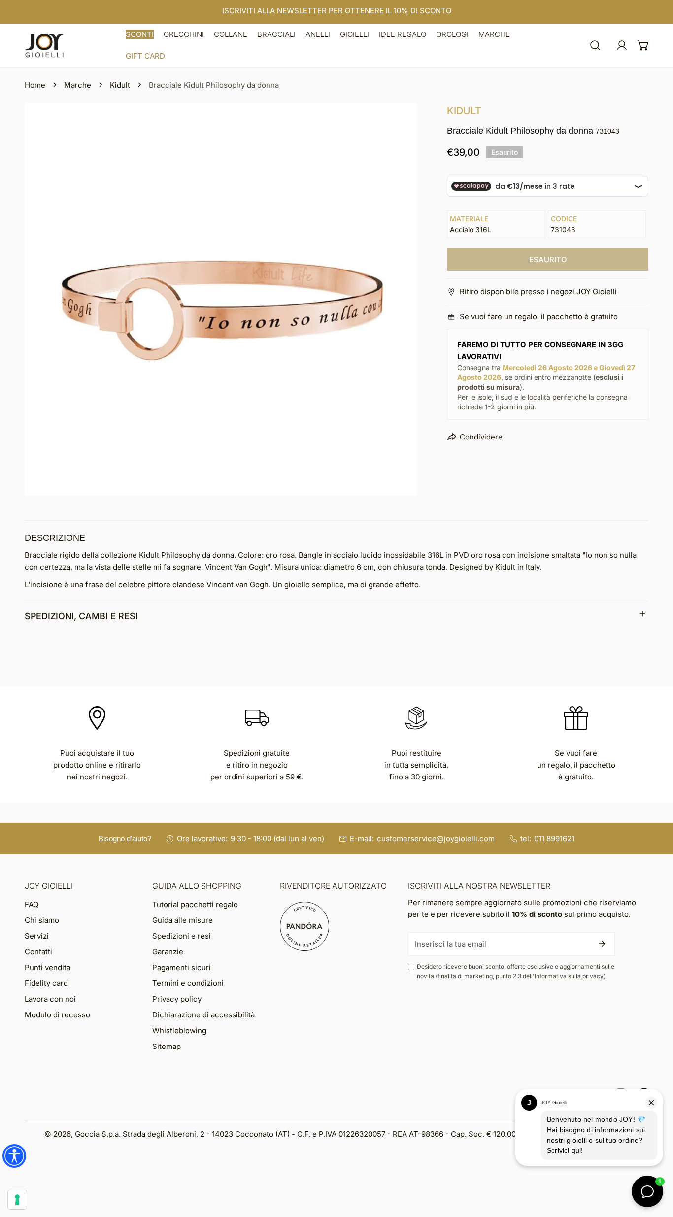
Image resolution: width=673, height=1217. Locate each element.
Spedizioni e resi (181, 936)
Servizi (37, 936)
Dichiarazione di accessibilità (203, 1014)
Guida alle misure (182, 920)
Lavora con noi (50, 999)
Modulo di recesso (57, 1014)
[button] (140, 34)
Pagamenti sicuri (181, 967)
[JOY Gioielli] (44, 45)
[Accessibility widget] (14, 1156)
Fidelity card (46, 983)
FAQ (31, 904)
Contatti (38, 951)
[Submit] (602, 943)
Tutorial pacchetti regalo (195, 904)
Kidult (120, 85)
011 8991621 (554, 838)
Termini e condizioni (188, 983)
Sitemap (166, 1046)
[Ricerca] (595, 45)
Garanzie (167, 951)
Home (35, 85)
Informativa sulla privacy (569, 976)
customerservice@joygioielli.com (436, 838)
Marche (77, 85)
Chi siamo (42, 920)
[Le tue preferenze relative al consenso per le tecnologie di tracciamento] (17, 1199)
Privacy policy (177, 999)
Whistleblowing (179, 1030)
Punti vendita (47, 967)
